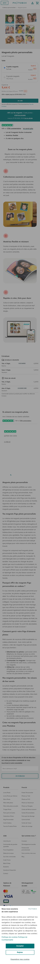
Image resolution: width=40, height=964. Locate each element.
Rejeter (20, 952)
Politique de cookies (9, 937)
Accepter (20, 946)
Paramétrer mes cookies (20, 959)
